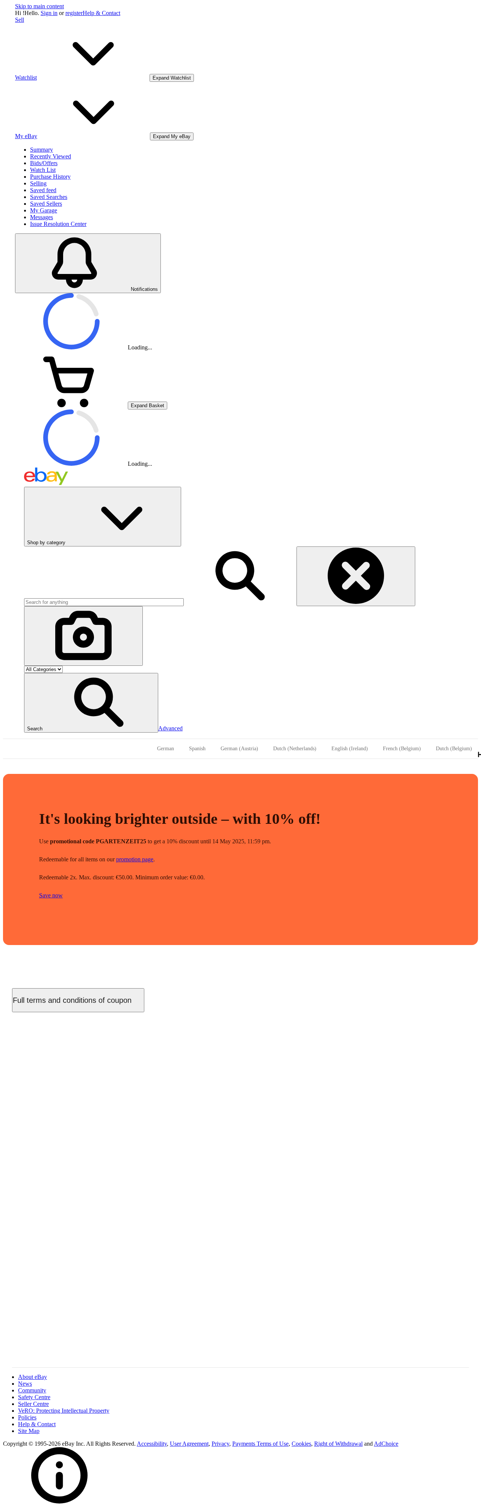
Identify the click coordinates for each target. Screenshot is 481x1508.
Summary (41, 149)
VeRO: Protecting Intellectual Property (63, 1410)
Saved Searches (48, 197)
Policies (27, 1417)
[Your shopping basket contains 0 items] (71, 405)
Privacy (220, 1443)
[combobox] (104, 602)
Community (32, 1390)
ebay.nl (105, 1047)
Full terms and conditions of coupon (72, 1000)
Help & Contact (101, 13)
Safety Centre (34, 1397)
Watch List (43, 170)
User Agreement (189, 1443)
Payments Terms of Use (260, 1443)
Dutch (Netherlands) (294, 748)
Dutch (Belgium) (454, 748)
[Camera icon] (83, 636)
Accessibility (152, 1443)
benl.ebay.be (151, 1047)
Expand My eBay (172, 136)
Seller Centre (33, 1404)
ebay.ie (125, 1047)
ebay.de (45, 1047)
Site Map (28, 1431)
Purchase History (50, 176)
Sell (19, 20)
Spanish (197, 748)
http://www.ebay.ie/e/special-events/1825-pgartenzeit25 (237, 1173)
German (165, 748)
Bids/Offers (43, 163)
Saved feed (43, 190)
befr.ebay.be (183, 1047)
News (25, 1383)
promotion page (134, 859)
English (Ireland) (349, 748)
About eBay (32, 1377)
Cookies (301, 1443)
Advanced (170, 728)
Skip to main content (39, 6)
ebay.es (65, 1047)
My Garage (43, 210)
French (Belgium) (402, 748)
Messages (41, 217)
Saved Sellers (46, 203)
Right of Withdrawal (338, 1443)
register (74, 13)
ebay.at (85, 1047)
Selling (38, 183)
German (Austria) (239, 748)
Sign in (49, 13)
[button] (91, 703)
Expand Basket (147, 405)
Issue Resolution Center (58, 224)
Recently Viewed (50, 156)
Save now (51, 895)
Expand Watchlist (172, 78)
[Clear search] (355, 576)
